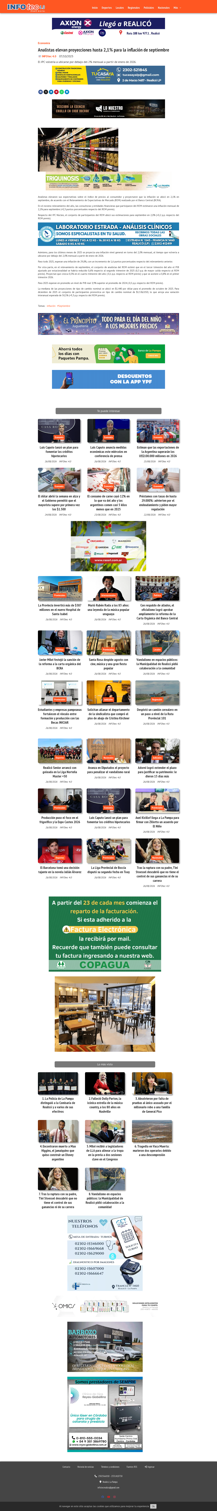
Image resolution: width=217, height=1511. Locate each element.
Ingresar (150, 1466)
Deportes (107, 7)
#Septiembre (63, 305)
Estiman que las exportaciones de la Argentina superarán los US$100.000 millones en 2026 (158, 451)
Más (176, 7)
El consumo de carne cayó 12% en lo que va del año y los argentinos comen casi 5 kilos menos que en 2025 (108, 502)
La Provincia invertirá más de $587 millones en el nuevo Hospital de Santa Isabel (60, 609)
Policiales (149, 7)
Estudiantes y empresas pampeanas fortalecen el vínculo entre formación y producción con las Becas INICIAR (60, 716)
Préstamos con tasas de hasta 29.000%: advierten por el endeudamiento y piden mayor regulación (158, 502)
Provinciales (59, 595)
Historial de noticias (85, 1466)
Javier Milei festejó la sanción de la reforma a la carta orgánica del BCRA (60, 663)
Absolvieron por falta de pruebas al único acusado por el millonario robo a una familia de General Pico (152, 1105)
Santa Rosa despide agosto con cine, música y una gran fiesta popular (108, 663)
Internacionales (108, 595)
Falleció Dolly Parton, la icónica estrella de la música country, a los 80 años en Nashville (105, 1105)
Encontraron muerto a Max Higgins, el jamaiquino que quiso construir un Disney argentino (58, 1152)
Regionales (134, 7)
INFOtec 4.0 (49, 56)
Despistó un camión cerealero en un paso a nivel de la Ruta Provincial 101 (157, 713)
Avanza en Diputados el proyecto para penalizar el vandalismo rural (108, 769)
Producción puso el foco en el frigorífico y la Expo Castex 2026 (59, 819)
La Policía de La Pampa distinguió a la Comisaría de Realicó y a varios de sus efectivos (58, 1105)
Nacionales (164, 7)
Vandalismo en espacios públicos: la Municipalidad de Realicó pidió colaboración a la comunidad (157, 663)
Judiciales (108, 699)
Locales (120, 7)
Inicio (95, 7)
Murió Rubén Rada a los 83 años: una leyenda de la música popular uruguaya (108, 609)
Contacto (66, 1466)
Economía (44, 43)
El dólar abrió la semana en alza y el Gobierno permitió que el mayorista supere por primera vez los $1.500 (59, 502)
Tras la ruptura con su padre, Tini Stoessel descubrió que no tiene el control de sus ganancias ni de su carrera (157, 874)
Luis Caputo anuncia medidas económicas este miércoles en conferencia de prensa (108, 451)
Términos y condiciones (110, 1466)
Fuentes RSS (132, 1466)
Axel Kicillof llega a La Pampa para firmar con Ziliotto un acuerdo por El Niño (157, 821)
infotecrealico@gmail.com (108, 1487)
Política (157, 595)
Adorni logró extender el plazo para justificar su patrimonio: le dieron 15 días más (157, 771)
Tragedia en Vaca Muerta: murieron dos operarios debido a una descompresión (152, 1150)
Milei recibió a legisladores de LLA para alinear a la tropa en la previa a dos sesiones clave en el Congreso (104, 1152)
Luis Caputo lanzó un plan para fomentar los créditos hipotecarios (59, 451)
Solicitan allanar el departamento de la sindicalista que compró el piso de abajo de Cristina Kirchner (108, 713)
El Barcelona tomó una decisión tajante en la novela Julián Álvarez (59, 869)
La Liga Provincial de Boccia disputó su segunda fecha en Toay (108, 869)
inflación (51, 305)
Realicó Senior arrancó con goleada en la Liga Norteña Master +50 (60, 771)
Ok (153, 1506)
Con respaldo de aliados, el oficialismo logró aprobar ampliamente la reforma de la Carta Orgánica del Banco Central (157, 611)
